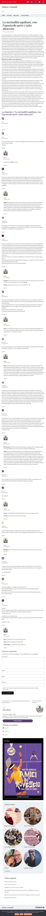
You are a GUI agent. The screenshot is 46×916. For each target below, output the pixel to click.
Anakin (3, 491)
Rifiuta (21, 914)
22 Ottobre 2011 (5, 123)
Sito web (4, 682)
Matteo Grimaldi (9, 6)
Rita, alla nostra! (12, 881)
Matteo (6, 881)
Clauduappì (4, 474)
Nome (3, 670)
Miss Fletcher (4, 413)
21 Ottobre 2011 (5, 138)
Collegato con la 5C (28, 868)
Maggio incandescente (9, 825)
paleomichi (4, 342)
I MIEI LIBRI (15, 15)
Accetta (16, 914)
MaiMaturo (4, 526)
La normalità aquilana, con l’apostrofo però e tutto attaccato (20, 25)
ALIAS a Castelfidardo (29, 825)
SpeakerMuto (4, 561)
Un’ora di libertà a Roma (9, 847)
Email (3, 676)
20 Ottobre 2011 (5, 222)
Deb (2, 604)
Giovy (3, 582)
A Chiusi (6, 868)
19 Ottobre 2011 (11, 31)
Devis (3, 122)
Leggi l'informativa (27, 914)
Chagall (3, 239)
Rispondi (3, 129)
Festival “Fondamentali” (29, 847)
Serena (6, 884)
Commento (5, 656)
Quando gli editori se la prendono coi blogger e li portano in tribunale (24, 895)
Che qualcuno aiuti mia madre (16, 887)
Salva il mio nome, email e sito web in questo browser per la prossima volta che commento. (21, 688)
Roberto (3, 172)
